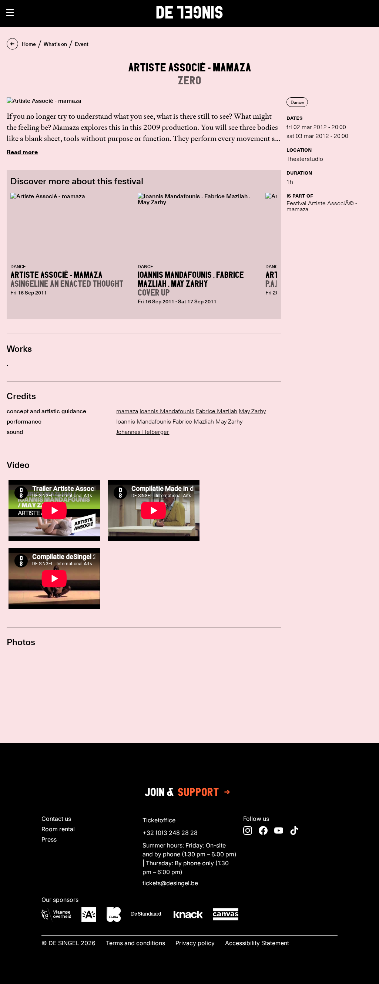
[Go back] (12, 44)
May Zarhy (252, 411)
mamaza (127, 411)
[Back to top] (189, 976)
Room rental (58, 829)
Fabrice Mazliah (216, 411)
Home (29, 44)
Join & (181, 792)
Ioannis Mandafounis (167, 411)
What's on (55, 44)
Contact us (56, 818)
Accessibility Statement (257, 943)
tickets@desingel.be (170, 883)
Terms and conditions (135, 943)
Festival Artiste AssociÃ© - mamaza (321, 206)
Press (49, 839)
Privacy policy (195, 943)
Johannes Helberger (142, 431)
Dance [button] (297, 102)
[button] (10, 12)
